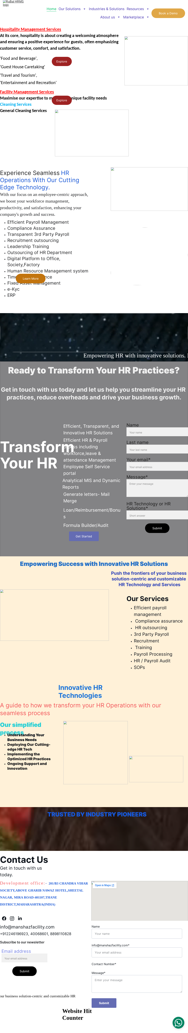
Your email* (138, 459)
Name (132, 425)
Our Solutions (70, 9)
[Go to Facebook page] (6, 918)
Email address (16, 951)
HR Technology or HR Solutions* (148, 506)
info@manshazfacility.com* (110, 945)
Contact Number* (104, 964)
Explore (61, 61)
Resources (135, 9)
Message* (137, 477)
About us (107, 17)
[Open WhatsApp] (178, 1023)
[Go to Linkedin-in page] (20, 918)
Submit (157, 528)
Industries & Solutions (106, 9)
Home (51, 9)
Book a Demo (168, 13)
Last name (137, 442)
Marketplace (133, 17)
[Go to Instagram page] (14, 918)
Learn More (31, 278)
